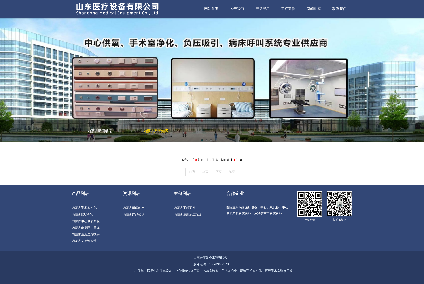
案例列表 (182, 193)
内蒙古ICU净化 (82, 214)
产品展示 (263, 9)
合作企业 (235, 193)
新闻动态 (314, 9)
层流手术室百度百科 (268, 213)
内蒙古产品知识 (156, 131)
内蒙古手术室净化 (84, 208)
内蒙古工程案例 (184, 208)
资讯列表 (131, 193)
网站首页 (211, 9)
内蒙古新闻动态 (99, 131)
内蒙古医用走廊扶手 (86, 234)
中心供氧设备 (269, 207)
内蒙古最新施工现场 (188, 214)
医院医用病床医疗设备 (241, 207)
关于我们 (237, 9)
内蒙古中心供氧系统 (86, 221)
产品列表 (80, 193)
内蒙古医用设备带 (84, 241)
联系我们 (339, 9)
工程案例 (288, 9)
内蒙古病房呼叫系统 (86, 227)
